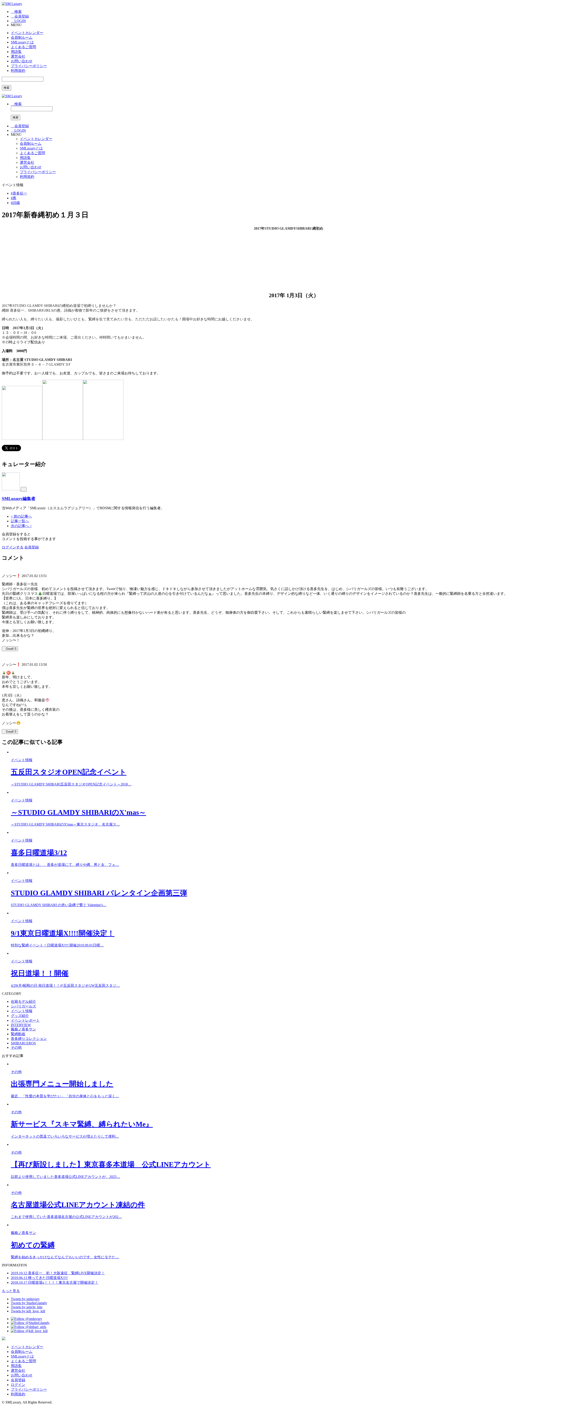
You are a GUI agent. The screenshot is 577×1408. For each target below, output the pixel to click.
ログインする (12, 547)
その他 (16, 1047)
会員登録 (31, 547)
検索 (6, 87)
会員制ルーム (21, 37)
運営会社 (18, 56)
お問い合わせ (21, 61)
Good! (11, 648)
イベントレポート (25, 1020)
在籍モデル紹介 (23, 1001)
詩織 (15, 203)
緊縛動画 (18, 1034)
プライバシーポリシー (29, 66)
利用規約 (18, 70)
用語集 (16, 52)
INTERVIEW (21, 1025)
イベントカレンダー (27, 33)
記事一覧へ (20, 521)
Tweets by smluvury (25, 1299)
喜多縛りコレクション (29, 1039)
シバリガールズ (23, 1006)
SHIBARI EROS (23, 1043)
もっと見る (11, 1291)
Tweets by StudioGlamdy (29, 1303)
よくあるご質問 (23, 47)
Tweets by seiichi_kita (26, 1307)
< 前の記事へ (21, 516)
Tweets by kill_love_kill (28, 1311)
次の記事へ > (21, 526)
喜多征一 (19, 193)
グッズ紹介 (20, 1016)
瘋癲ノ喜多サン (23, 1029)
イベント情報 (21, 1011)
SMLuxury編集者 (18, 498)
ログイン (18, 1385)
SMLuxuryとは (22, 42)
